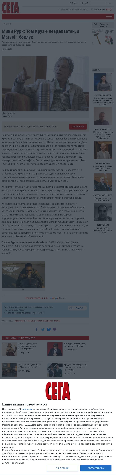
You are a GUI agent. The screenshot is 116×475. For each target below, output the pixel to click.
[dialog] (58, 427)
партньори (27, 409)
